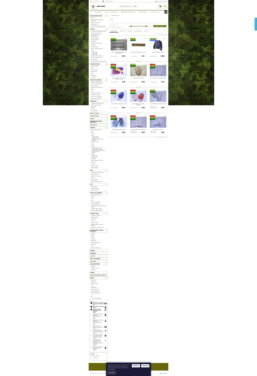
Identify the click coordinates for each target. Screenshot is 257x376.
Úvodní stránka (91, 12)
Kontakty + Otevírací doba (111, 12)
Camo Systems (94, 283)
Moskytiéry (94, 75)
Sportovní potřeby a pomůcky (98, 275)
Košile (92, 135)
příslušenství (94, 24)
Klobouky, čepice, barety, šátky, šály (96, 231)
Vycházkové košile (95, 137)
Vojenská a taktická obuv (97, 172)
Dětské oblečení (95, 188)
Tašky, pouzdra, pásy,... (96, 202)
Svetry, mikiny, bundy (96, 194)
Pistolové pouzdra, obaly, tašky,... (99, 31)
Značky (92, 277)
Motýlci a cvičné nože (96, 96)
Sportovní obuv (95, 174)
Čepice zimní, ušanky (95, 242)
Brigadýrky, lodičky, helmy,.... (98, 227)
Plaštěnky (93, 77)
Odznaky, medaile (94, 115)
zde (113, 369)
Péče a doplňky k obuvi (96, 181)
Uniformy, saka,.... (95, 213)
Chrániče (93, 45)
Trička (92, 154)
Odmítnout (136, 365)
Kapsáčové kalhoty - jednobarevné (98, 150)
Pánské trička (94, 155)
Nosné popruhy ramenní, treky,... (98, 26)
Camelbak (93, 281)
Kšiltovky (93, 233)
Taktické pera (94, 110)
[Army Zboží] (97, 6)
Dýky (92, 91)
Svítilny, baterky (95, 37)
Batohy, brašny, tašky (96, 15)
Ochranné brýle (95, 53)
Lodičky (93, 237)
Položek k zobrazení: (159, 26)
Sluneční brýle (94, 54)
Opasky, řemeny (94, 167)
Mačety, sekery (94, 85)
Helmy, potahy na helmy (96, 57)
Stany (92, 68)
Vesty (92, 142)
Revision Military (95, 289)
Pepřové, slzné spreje (96, 105)
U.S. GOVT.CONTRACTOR (96, 298)
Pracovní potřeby (95, 264)
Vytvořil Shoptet (164, 373)
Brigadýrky (94, 240)
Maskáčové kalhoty (95, 151)
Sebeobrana (93, 101)
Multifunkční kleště (96, 92)
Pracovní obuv (94, 179)
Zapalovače (93, 261)
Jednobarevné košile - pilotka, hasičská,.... (98, 140)
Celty (92, 73)
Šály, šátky (93, 244)
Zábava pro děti (95, 190)
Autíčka (92, 272)
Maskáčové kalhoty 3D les (97, 149)
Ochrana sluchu (95, 268)
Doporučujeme (114, 31)
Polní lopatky (94, 59)
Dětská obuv (94, 186)
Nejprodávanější (138, 31)
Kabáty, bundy (94, 217)
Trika (92, 198)
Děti (91, 184)
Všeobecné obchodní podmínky (128, 12)
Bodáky (93, 89)
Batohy (93, 18)
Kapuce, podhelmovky (96, 247)
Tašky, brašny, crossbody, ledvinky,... (97, 20)
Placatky (92, 256)
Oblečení (92, 127)
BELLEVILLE (93, 280)
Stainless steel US (95, 290)
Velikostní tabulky (142, 12)
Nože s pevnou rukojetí (96, 87)
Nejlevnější (122, 31)
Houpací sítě (94, 71)
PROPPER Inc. (94, 287)
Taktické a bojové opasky (97, 48)
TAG (92, 294)
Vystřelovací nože (95, 94)
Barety (92, 235)
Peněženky (93, 253)
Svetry (92, 133)
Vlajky (92, 118)
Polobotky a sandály (96, 176)
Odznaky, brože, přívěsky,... (97, 210)
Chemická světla (95, 39)
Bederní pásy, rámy (95, 22)
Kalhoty (93, 146)
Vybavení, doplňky (95, 64)
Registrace (165, 1)
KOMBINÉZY (93, 158)
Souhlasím (145, 365)
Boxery (93, 108)
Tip (123, 27)
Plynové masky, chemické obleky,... (99, 61)
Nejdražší (129, 31)
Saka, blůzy (94, 219)
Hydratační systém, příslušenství (95, 35)
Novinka (118, 27)
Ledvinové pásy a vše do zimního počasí (98, 206)
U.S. (92, 296)
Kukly (92, 246)
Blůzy (92, 131)
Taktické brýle (94, 51)
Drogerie (93, 269)
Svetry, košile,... (95, 222)
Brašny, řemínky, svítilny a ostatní (97, 225)
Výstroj (92, 29)
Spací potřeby (94, 69)
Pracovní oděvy (94, 165)
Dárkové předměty (95, 204)
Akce (113, 27)
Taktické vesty (94, 46)
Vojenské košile (95, 136)
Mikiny (92, 144)
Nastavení (112, 372)
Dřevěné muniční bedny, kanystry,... (96, 122)
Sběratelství (93, 124)
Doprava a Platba (155, 12)
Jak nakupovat (98, 12)
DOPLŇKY (93, 162)
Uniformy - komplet (95, 215)
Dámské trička (95, 156)
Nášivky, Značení (94, 113)
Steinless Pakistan (95, 292)
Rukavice (92, 250)
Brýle (92, 50)
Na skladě (114, 25)
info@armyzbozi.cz (95, 355)
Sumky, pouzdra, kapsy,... (97, 33)
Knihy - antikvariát (95, 258)
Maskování (93, 41)
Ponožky (93, 163)
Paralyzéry (93, 106)
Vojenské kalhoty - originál (97, 147)
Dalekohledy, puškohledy (97, 55)
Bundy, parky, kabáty (96, 129)
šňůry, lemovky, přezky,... (97, 43)
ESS (92, 285)
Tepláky (93, 152)
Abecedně (146, 31)
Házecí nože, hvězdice (96, 98)
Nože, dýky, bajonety (95, 79)
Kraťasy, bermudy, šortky (97, 160)
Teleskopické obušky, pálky (97, 103)
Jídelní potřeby (94, 66)
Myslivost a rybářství (96, 192)
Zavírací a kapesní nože (96, 83)
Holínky (93, 177)
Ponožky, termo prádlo (96, 208)
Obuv (91, 170)
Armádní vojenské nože (96, 82)
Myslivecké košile (95, 141)
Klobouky (93, 238)
